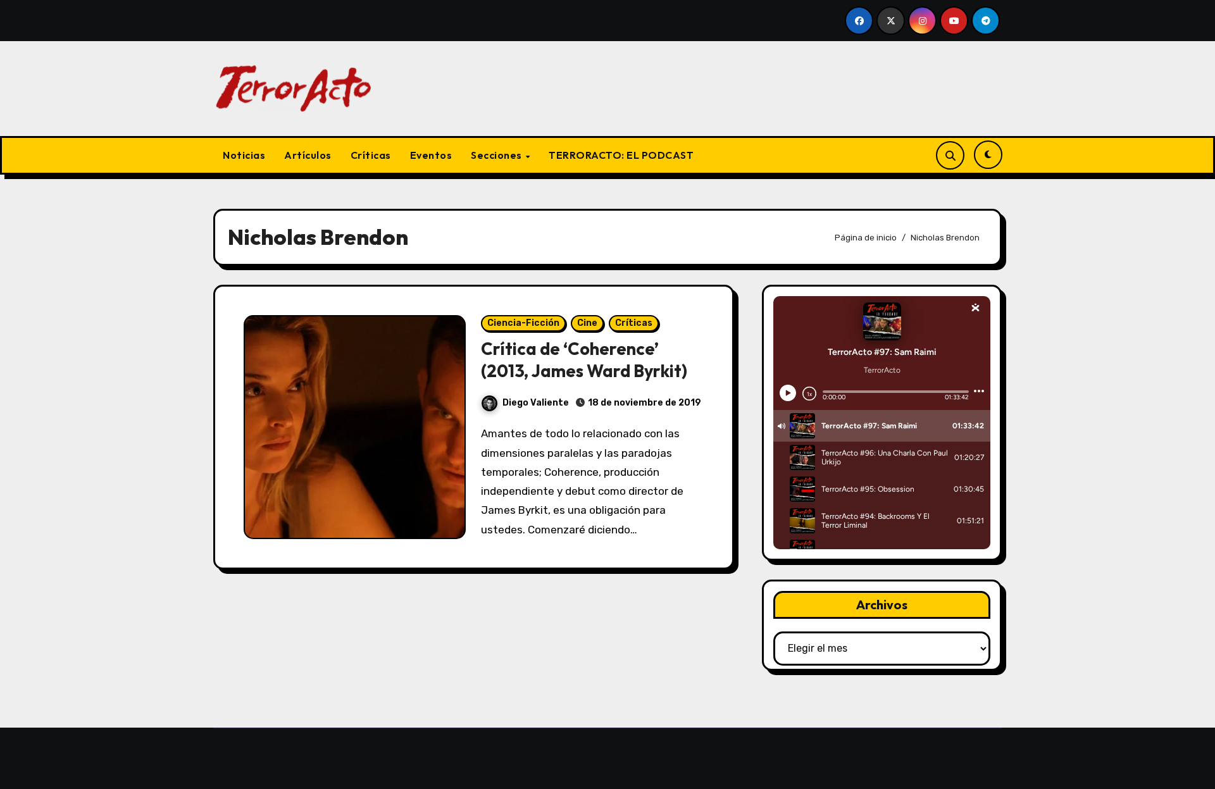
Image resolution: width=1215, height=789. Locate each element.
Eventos (431, 155)
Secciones (497, 155)
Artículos (308, 155)
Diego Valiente (535, 402)
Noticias (244, 155)
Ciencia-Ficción (523, 323)
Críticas (371, 155)
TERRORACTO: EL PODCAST (621, 155)
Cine (587, 323)
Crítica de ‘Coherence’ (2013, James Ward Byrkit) (584, 360)
